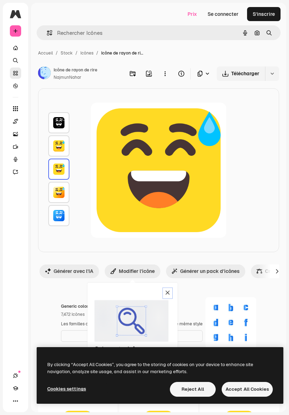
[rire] (58, 122)
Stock (67, 53)
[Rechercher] (15, 60)
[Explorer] (15, 85)
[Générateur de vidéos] (15, 146)
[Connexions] (15, 375)
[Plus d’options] (165, 73)
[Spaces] (15, 121)
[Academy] (15, 388)
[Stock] (15, 73)
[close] (168, 293)
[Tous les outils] (15, 108)
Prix (192, 14)
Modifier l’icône (137, 271)
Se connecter (223, 14)
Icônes (86, 53)
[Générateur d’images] (15, 134)
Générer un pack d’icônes (210, 271)
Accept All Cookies (247, 389)
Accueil (45, 53)
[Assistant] (15, 172)
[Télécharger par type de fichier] (204, 73)
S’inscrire (264, 14)
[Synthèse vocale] (15, 159)
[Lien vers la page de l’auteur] (44, 73)
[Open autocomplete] (46, 33)
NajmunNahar (67, 77)
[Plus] (15, 401)
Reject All (193, 389)
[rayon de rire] (58, 146)
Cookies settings (66, 389)
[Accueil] (15, 47)
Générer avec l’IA (73, 271)
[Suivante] (277, 271)
